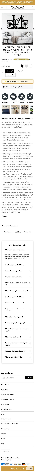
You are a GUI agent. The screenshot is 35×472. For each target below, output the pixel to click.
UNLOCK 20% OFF (17, 247)
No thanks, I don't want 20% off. (17, 251)
